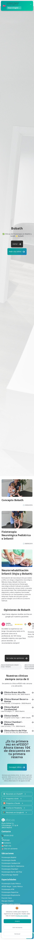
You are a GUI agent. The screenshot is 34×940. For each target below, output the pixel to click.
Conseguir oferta (15, 767)
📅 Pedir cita (6, 846)
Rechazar (17, 934)
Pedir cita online (15, 251)
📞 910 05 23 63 (7, 835)
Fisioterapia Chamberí (10, 869)
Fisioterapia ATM (8, 889)
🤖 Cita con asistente (10, 849)
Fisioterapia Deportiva (10, 892)
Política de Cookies (22, 916)
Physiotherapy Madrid (10, 875)
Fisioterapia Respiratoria (11, 895)
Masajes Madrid (8, 901)
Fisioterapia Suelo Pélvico (11, 883)
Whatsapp (6, 840)
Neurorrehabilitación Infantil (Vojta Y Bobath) (10, 666)
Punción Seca (7, 898)
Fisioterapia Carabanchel (11, 863)
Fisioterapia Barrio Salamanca (13, 866)
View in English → (14, 8)
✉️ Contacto (6, 843)
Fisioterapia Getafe (9, 860)
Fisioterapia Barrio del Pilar (12, 872)
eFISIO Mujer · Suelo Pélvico (12, 886)
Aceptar (17, 921)
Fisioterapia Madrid (9, 857)
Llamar (15, 244)
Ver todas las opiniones (15, 658)
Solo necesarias (17, 927)
